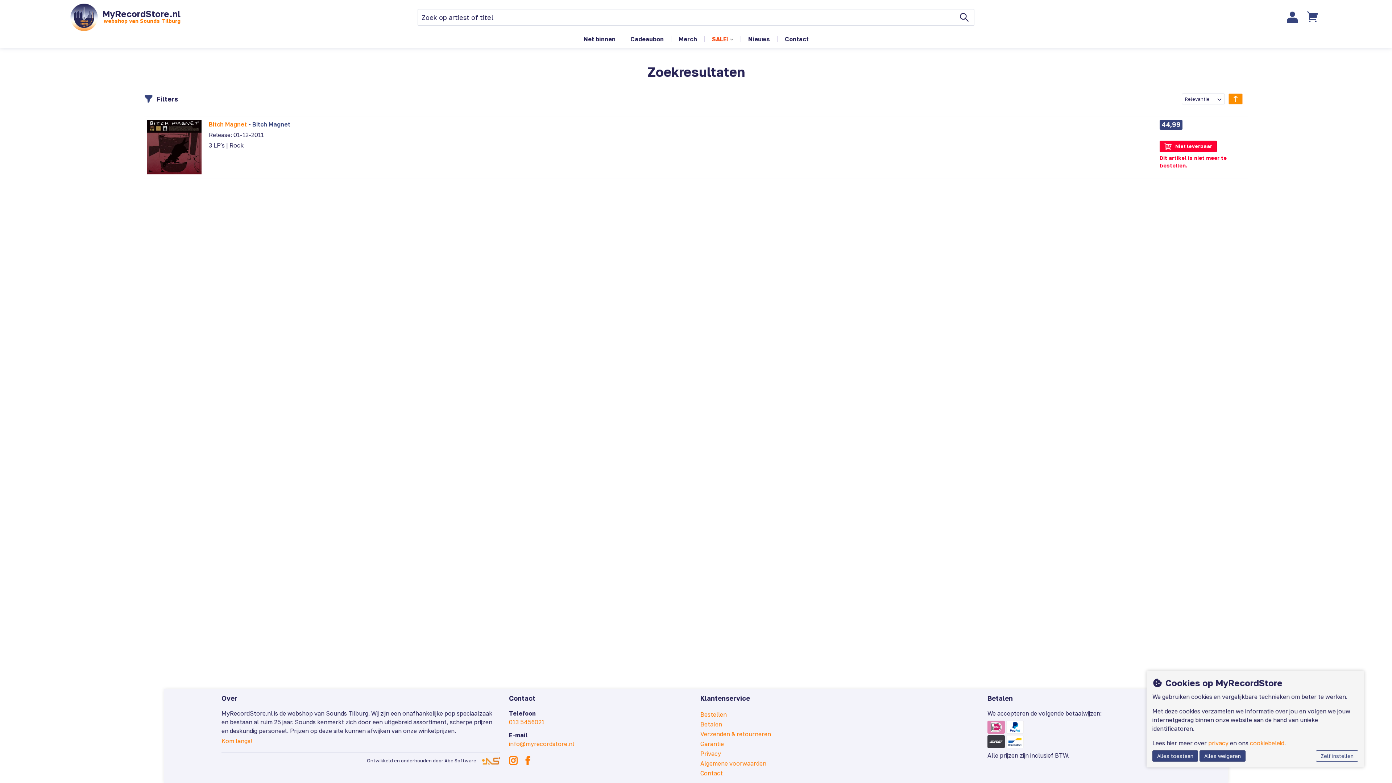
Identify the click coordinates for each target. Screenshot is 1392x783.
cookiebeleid (1267, 743)
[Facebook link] (527, 760)
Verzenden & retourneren (735, 734)
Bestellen (713, 714)
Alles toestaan (1175, 756)
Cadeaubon (647, 39)
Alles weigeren (1222, 756)
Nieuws (759, 39)
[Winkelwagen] (1313, 17)
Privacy (710, 753)
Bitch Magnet (228, 124)
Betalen (711, 724)
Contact (797, 39)
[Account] (1292, 17)
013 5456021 (526, 722)
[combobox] (1203, 99)
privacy (1218, 743)
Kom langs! (236, 741)
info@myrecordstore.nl (541, 743)
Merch (688, 39)
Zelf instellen (1337, 756)
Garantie (712, 743)
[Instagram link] (513, 760)
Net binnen (600, 39)
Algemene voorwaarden (733, 763)
